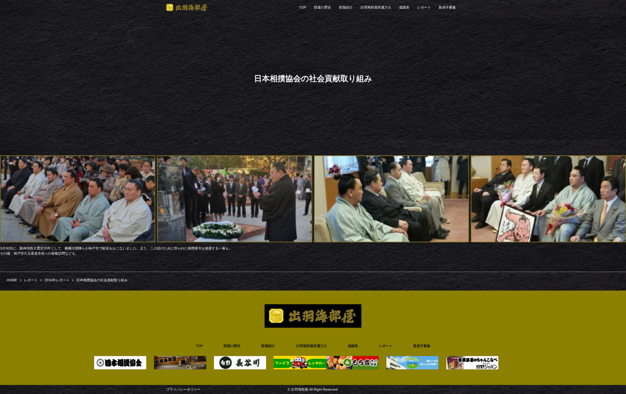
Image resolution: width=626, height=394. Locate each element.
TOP (302, 7)
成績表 (404, 7)
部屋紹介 (346, 7)
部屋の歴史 (322, 7)
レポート (424, 7)
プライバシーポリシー (183, 389)
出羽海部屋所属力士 (375, 7)
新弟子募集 (447, 7)
